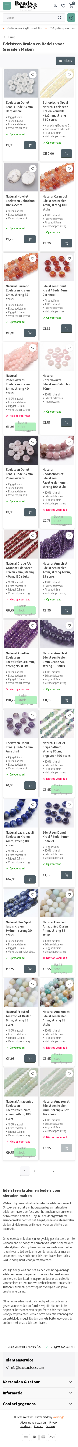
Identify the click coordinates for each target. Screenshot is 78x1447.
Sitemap (50, 1426)
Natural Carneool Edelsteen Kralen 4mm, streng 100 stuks (55, 202)
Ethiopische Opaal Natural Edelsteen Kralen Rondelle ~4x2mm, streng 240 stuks (55, 111)
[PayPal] (52, 1437)
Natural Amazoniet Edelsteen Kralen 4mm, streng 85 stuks (56, 1018)
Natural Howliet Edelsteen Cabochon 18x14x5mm (20, 200)
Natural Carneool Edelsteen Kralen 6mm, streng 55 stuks (18, 292)
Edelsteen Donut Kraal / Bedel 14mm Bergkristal (19, 107)
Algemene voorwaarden (33, 1422)
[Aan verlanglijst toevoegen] (33, 74)
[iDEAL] (35, 1437)
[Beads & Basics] (26, 5)
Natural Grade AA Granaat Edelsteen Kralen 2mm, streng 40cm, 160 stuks (20, 570)
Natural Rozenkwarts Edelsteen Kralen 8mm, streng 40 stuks (18, 384)
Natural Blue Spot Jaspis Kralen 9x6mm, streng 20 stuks (19, 928)
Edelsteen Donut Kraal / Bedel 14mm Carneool (56, 290)
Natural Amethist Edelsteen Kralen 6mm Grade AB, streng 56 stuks (55, 659)
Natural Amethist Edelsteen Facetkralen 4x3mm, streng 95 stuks (20, 659)
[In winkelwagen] (30, 145)
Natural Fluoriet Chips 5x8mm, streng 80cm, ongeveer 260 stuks (57, 749)
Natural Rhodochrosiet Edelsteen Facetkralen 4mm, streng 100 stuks (55, 478)
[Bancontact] (43, 1437)
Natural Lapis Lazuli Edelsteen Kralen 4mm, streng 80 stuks (20, 839)
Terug (11, 37)
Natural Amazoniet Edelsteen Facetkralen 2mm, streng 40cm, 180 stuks (19, 1110)
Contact (38, 1426)
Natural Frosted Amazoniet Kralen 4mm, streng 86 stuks (55, 928)
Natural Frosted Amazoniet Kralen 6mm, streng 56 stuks (18, 1018)
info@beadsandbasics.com (27, 1367)
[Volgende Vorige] (53, 1171)
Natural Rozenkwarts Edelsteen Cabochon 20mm (57, 382)
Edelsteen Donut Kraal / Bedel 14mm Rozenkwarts (19, 474)
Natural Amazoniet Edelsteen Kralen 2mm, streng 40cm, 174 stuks (56, 1108)
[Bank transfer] (26, 1437)
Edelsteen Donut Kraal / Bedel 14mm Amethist (19, 747)
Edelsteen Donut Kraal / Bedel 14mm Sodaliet (56, 837)
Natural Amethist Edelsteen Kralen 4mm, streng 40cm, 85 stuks (57, 570)
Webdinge (58, 1417)
